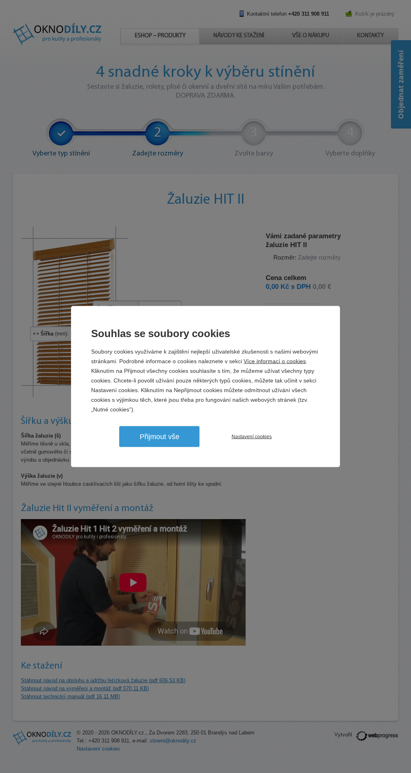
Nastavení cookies (252, 437)
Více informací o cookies (275, 361)
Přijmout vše (159, 437)
